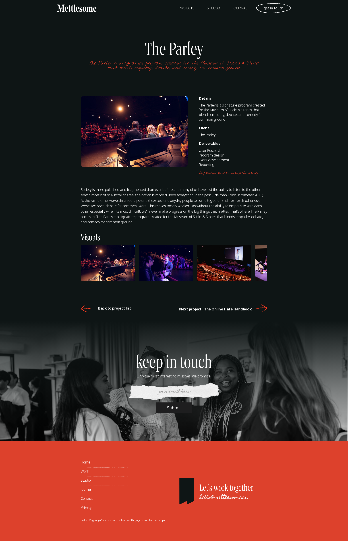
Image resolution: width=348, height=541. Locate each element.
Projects (186, 8)
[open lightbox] (110, 263)
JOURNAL (240, 8)
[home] (73, 8)
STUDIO (213, 8)
